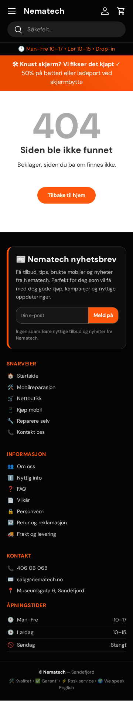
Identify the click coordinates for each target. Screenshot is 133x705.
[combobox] (66, 29)
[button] (121, 11)
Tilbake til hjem (66, 195)
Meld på (103, 315)
